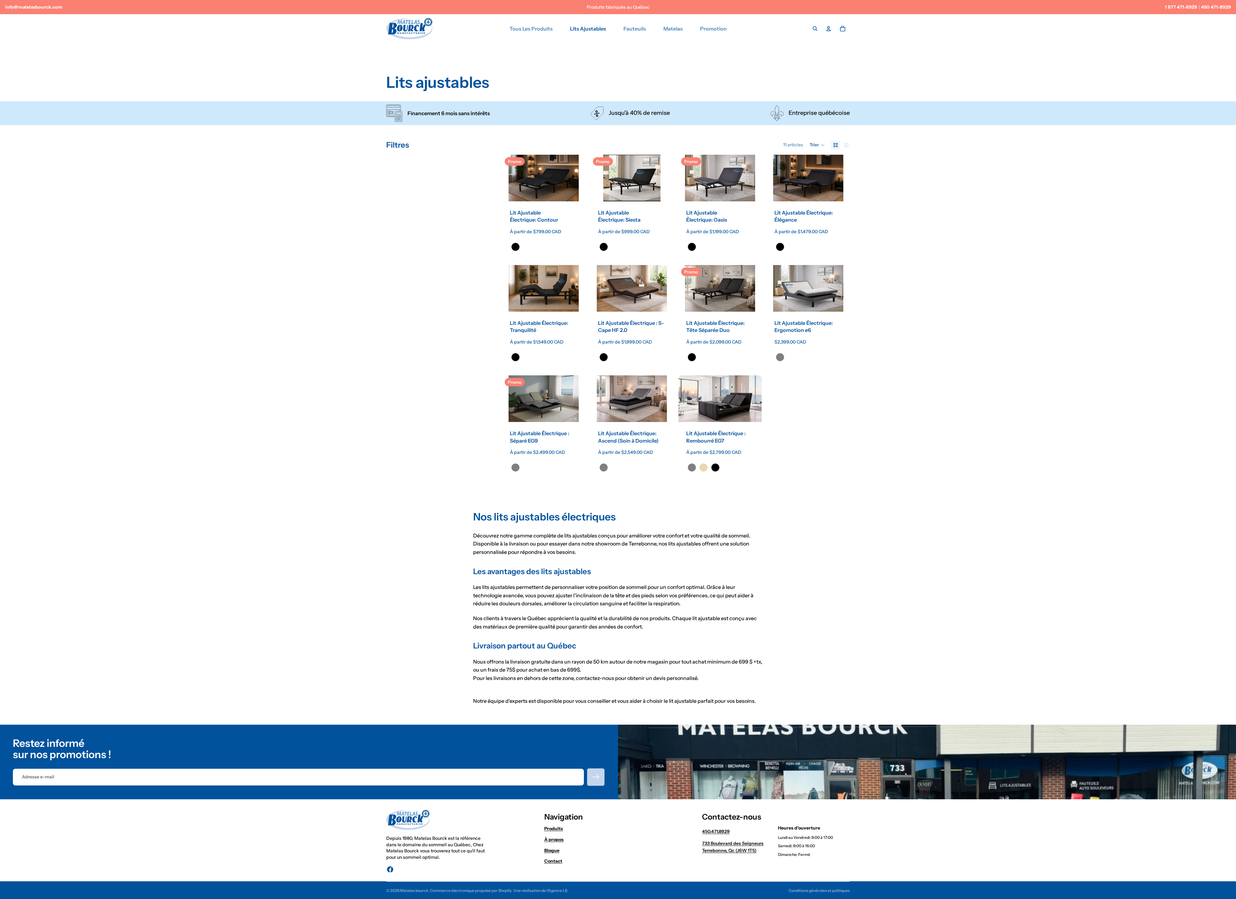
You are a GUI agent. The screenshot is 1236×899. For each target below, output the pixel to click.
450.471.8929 (716, 831)
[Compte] (828, 29)
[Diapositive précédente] (511, 178)
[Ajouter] (840, 301)
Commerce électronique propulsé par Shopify (470, 890)
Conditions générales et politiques (819, 890)
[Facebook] (390, 870)
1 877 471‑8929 (1181, 7)
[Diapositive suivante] (575, 178)
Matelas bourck (414, 890)
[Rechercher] (815, 29)
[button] (817, 145)
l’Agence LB (557, 890)
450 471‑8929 (1216, 7)
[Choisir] (575, 191)
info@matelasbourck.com (33, 7)
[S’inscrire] (595, 777)
